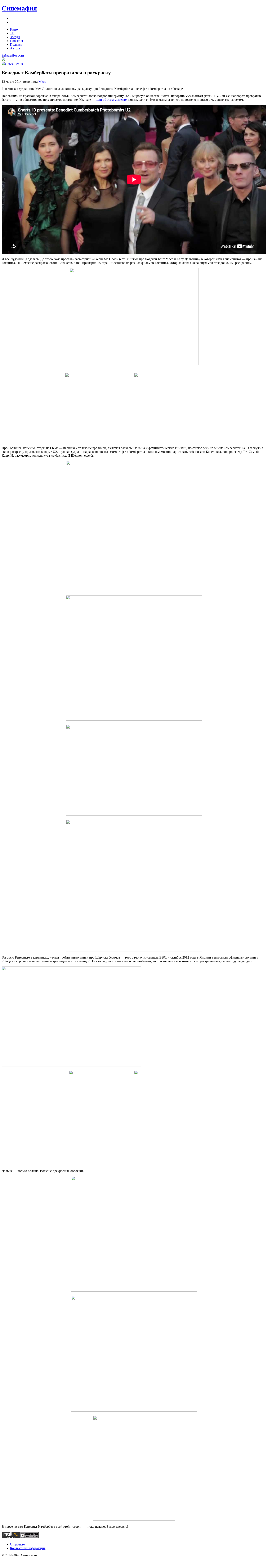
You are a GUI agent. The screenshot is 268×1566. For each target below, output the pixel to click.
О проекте (17, 1544)
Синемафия (19, 8)
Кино (14, 29)
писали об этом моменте (109, 99)
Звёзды (15, 37)
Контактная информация (27, 1548)
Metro (42, 81)
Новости (18, 55)
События (16, 41)
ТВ (12, 33)
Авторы (15, 48)
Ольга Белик (14, 64)
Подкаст (16, 44)
